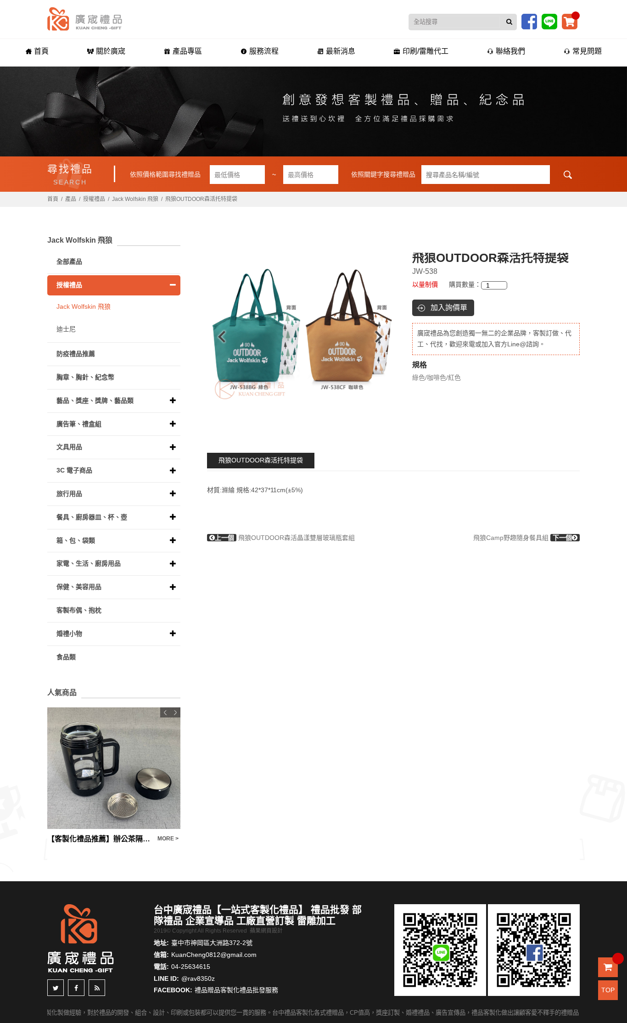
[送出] (509, 22)
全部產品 (69, 261)
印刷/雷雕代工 (425, 51)
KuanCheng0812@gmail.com (214, 954)
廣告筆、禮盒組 (78, 424)
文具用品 (69, 446)
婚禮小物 (69, 633)
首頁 (41, 51)
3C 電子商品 (74, 470)
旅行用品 (69, 493)
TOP (608, 990)
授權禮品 (94, 199)
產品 (70, 199)
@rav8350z (198, 978)
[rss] (97, 987)
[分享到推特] (55, 987)
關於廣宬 (110, 51)
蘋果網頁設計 (266, 931)
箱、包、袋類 (75, 540)
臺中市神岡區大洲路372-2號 (211, 942)
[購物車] (569, 21)
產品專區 (187, 51)
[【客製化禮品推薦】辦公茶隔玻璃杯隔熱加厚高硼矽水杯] (113, 768)
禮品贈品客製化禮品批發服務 (236, 990)
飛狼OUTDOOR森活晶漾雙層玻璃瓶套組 (285, 537)
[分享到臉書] (76, 987)
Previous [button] (217, 337)
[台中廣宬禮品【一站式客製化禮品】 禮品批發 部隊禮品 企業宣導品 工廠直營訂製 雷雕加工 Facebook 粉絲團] (529, 21)
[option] (300, 337)
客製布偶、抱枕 (78, 610)
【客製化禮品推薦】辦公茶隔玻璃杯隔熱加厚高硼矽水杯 (100, 839)
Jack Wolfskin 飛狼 (135, 199)
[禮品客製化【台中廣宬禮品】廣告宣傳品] (313, 111)
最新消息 (340, 51)
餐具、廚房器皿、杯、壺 (91, 517)
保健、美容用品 (78, 586)
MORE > (168, 838)
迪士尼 (66, 329)
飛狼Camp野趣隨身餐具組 (522, 537)
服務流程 (264, 51)
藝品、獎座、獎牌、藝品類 (95, 400)
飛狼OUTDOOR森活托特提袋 (260, 460)
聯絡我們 (510, 51)
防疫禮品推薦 (75, 353)
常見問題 (587, 51)
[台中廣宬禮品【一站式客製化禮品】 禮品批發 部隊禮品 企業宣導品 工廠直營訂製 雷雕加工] (84, 18)
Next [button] (383, 337)
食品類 (66, 657)
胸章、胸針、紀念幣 (85, 377)
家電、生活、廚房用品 (88, 563)
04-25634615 (190, 966)
